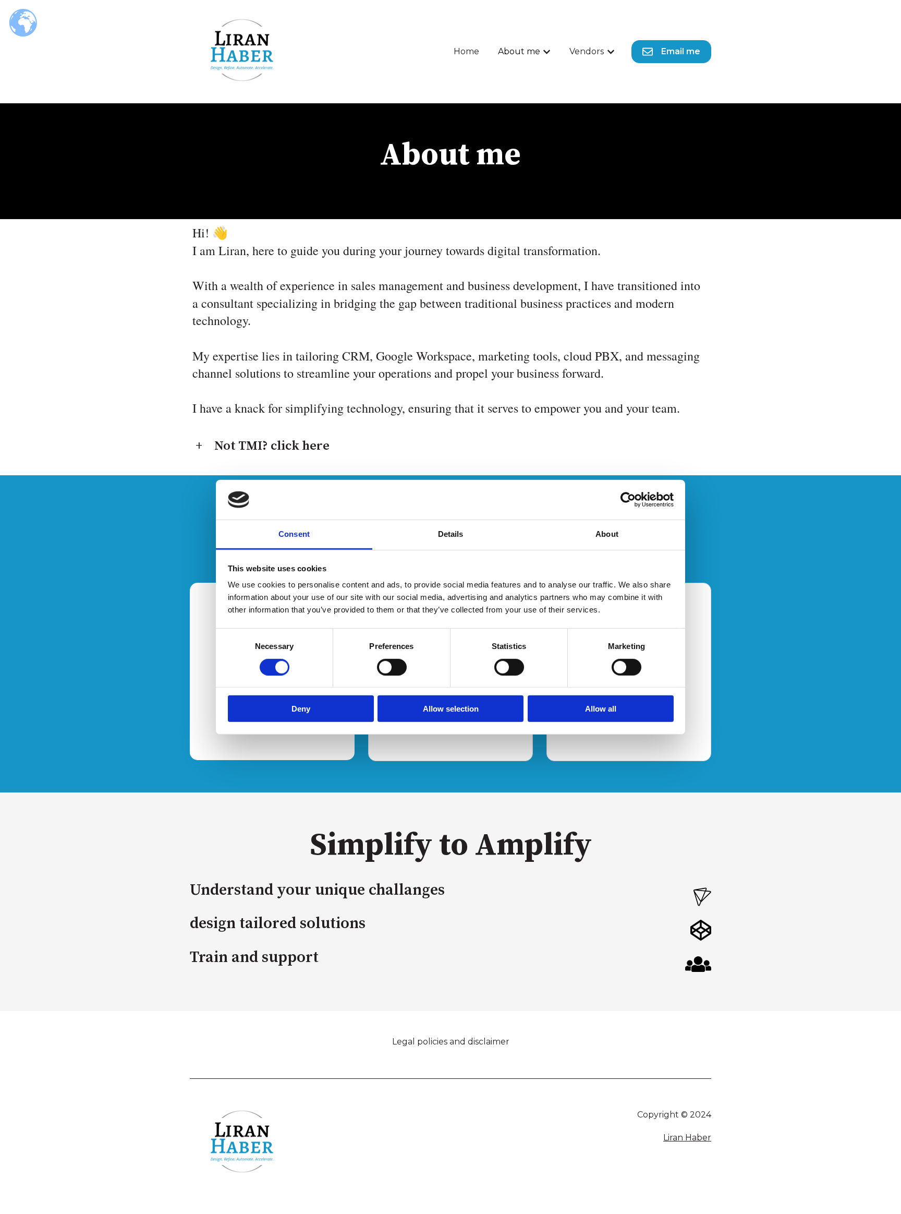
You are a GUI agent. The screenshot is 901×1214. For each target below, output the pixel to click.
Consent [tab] (294, 534)
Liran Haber (687, 1138)
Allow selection (451, 708)
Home (466, 51)
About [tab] (606, 534)
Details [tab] (451, 534)
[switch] (392, 666)
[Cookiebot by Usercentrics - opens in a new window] (628, 500)
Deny (300, 708)
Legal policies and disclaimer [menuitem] (450, 1042)
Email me (680, 51)
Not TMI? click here (272, 446)
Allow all (600, 708)
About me (519, 51)
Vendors (586, 51)
